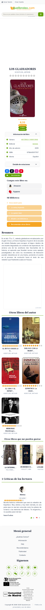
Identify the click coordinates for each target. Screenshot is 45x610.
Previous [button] (2, 457)
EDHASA (35, 144)
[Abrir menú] (40, 14)
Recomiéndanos (22, 548)
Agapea (16, 192)
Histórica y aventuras (29, 139)
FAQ (22, 544)
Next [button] (43, 457)
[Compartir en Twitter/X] (12, 171)
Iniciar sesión (7, 2)
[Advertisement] (22, 43)
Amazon (17, 186)
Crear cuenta (19, 2)
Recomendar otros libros (20, 224)
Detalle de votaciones (21, 164)
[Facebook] (8, 567)
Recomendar (15, 175)
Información (22, 540)
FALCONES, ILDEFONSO (10, 470)
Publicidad (22, 551)
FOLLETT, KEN (26, 469)
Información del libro (21, 134)
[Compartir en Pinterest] (21, 171)
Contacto (22, 555)
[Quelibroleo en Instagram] (17, 171)
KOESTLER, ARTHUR (22, 72)
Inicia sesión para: (15, 203)
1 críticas (22, 129)
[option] (10, 458)
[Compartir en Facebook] (7, 171)
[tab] (22, 134)
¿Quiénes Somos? (22, 537)
